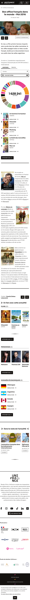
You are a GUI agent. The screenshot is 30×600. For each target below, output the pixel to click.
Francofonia (18, 252)
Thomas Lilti (4, 225)
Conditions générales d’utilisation (15, 581)
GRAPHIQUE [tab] (5, 67)
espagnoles (4, 213)
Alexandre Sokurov (20, 262)
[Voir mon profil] (27, 2)
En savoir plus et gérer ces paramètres (11, 594)
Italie (9, 199)
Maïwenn (21, 185)
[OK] (15, 597)
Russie (25, 199)
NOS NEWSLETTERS (16, 513)
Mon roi (23, 176)
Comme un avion (15, 326)
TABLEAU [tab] (13, 67)
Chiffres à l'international (22, 37)
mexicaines (18, 181)
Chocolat (4, 325)
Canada (9, 281)
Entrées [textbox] (5, 71)
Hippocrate (4, 240)
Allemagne (6, 201)
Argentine (18, 256)
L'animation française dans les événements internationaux (10, 446)
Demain (25, 325)
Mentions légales (15, 577)
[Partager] (2, 38)
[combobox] (15, 71)
